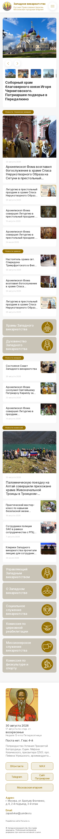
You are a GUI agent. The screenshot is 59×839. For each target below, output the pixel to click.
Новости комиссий (14, 428)
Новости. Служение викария (18, 112)
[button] (8, 63)
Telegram (16, 776)
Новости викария (13, 358)
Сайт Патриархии (42, 777)
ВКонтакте (16, 766)
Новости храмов (12, 251)
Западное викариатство (29, 3)
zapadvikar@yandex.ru (18, 813)
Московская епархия (29, 787)
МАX (42, 766)
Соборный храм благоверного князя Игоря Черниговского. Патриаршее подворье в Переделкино (28, 90)
